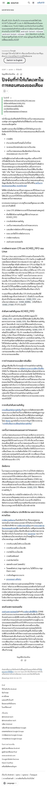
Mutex (8, 421)
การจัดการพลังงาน (8, 520)
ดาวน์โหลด (5, 696)
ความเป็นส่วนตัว (8, 778)
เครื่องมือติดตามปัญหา (9, 766)
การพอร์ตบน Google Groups (12, 739)
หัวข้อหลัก (19, 70)
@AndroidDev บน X (9, 720)
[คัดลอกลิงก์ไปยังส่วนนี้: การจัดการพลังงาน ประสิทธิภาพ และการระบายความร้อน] (12, 515)
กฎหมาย (25, 775)
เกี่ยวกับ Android (8, 775)
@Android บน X (7, 717)
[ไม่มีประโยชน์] (21, 74)
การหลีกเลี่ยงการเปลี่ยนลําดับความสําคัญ (17, 423)
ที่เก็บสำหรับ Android (9, 689)
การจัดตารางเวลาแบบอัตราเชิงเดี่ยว (31, 368)
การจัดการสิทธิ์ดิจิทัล (30, 612)
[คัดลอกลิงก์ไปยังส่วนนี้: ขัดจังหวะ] (12, 466)
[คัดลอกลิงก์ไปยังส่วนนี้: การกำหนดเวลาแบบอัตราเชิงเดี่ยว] (33, 361)
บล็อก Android (7, 724)
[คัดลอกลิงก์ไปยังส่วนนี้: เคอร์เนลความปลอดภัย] (24, 607)
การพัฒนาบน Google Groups (12, 735)
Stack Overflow (7, 763)
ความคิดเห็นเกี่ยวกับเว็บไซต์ (25, 778)
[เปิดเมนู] (3, 2)
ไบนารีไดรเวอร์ (6, 707)
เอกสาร (11, 70)
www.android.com (8, 756)
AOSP (4, 70)
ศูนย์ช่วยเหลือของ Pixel (9, 752)
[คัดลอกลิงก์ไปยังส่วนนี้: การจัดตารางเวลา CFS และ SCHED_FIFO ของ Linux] (9, 251)
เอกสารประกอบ (8, 10)
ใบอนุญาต (33, 775)
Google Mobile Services (10, 759)
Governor (32, 534)
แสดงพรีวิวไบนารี (7, 700)
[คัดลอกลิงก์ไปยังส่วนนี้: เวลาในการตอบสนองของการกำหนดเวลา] (39, 430)
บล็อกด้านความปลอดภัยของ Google (14, 728)
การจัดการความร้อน (23, 525)
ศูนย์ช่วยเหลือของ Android (11, 748)
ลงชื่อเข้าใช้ (40, 3)
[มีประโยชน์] (17, 74)
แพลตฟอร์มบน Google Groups (13, 731)
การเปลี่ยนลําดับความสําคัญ (11, 410)
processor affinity (13, 579)
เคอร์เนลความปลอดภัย (10, 612)
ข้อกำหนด (5, 693)
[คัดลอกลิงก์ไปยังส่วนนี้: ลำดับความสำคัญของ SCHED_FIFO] (36, 311)
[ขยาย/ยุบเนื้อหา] (10, 98)
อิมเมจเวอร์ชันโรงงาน (9, 704)
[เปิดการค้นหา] (29, 2)
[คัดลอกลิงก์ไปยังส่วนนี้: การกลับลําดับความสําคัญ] (26, 405)
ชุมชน (18, 775)
